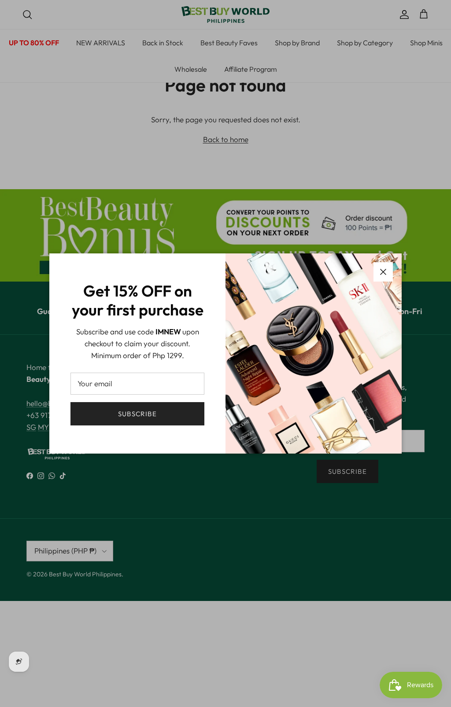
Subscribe (137, 414)
